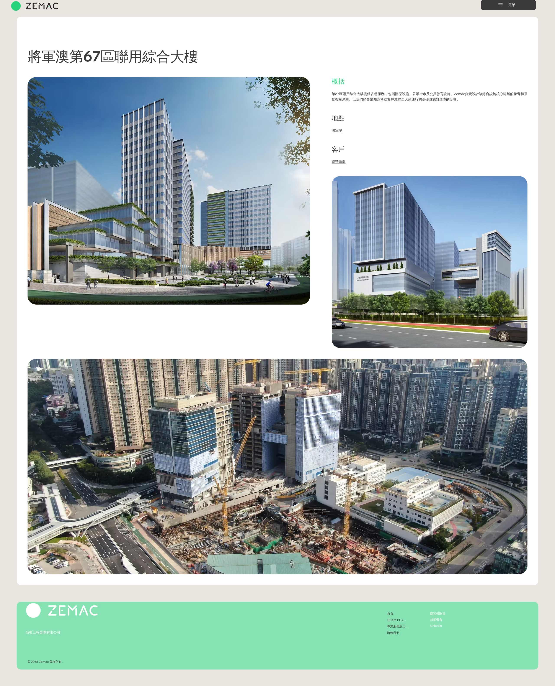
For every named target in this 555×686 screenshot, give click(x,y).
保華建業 (339, 162)
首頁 (390, 613)
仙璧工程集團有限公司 (43, 632)
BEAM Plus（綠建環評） (397, 620)
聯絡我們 (393, 633)
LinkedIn (436, 626)
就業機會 (436, 620)
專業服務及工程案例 (397, 626)
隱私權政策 (437, 613)
